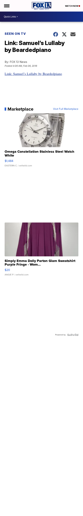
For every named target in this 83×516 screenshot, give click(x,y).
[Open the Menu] (6, 6)
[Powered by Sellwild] (72, 334)
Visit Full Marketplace (65, 109)
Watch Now (72, 6)
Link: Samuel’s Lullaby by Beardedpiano (33, 73)
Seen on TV (15, 34)
